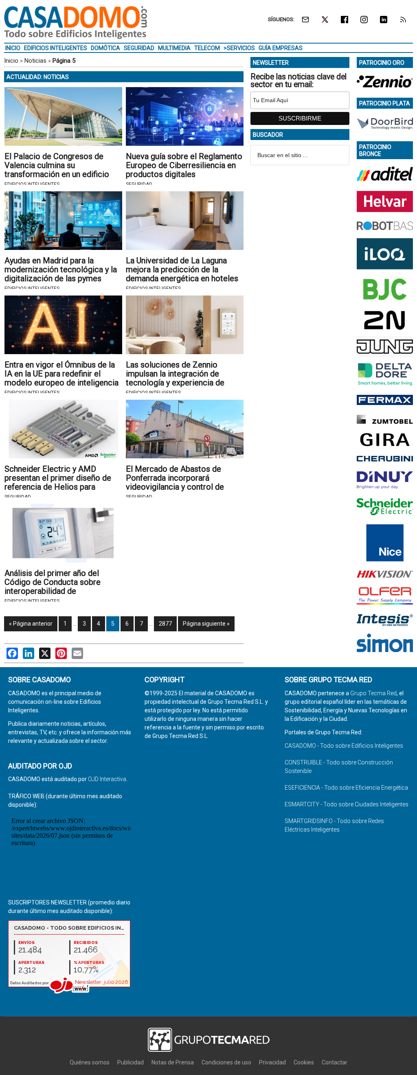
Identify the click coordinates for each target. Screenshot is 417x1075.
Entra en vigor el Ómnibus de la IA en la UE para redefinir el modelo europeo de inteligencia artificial (61, 378)
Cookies (304, 1062)
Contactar (334, 1062)
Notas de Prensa (172, 1062)
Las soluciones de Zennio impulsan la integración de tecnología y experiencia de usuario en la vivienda (175, 378)
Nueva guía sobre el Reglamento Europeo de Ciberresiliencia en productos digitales (184, 165)
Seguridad (139, 184)
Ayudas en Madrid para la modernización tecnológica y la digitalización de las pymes (60, 269)
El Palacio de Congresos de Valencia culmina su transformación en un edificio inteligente (56, 170)
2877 (165, 623)
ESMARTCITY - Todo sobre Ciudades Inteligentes (346, 804)
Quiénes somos (90, 1062)
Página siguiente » (206, 623)
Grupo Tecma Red (373, 693)
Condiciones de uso (226, 1062)
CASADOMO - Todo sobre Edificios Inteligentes (344, 745)
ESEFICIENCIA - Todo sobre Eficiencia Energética (346, 787)
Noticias (35, 60)
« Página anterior (31, 623)
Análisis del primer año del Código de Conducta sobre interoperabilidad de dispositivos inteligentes (52, 586)
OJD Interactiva (107, 779)
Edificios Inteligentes (31, 184)
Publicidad (130, 1062)
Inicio (11, 60)
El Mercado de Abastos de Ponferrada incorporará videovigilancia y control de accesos (175, 482)
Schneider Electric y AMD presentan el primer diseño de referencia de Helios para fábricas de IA (57, 482)
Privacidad (272, 1062)
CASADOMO (75, 22)
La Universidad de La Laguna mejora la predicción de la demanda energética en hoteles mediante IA (182, 274)
